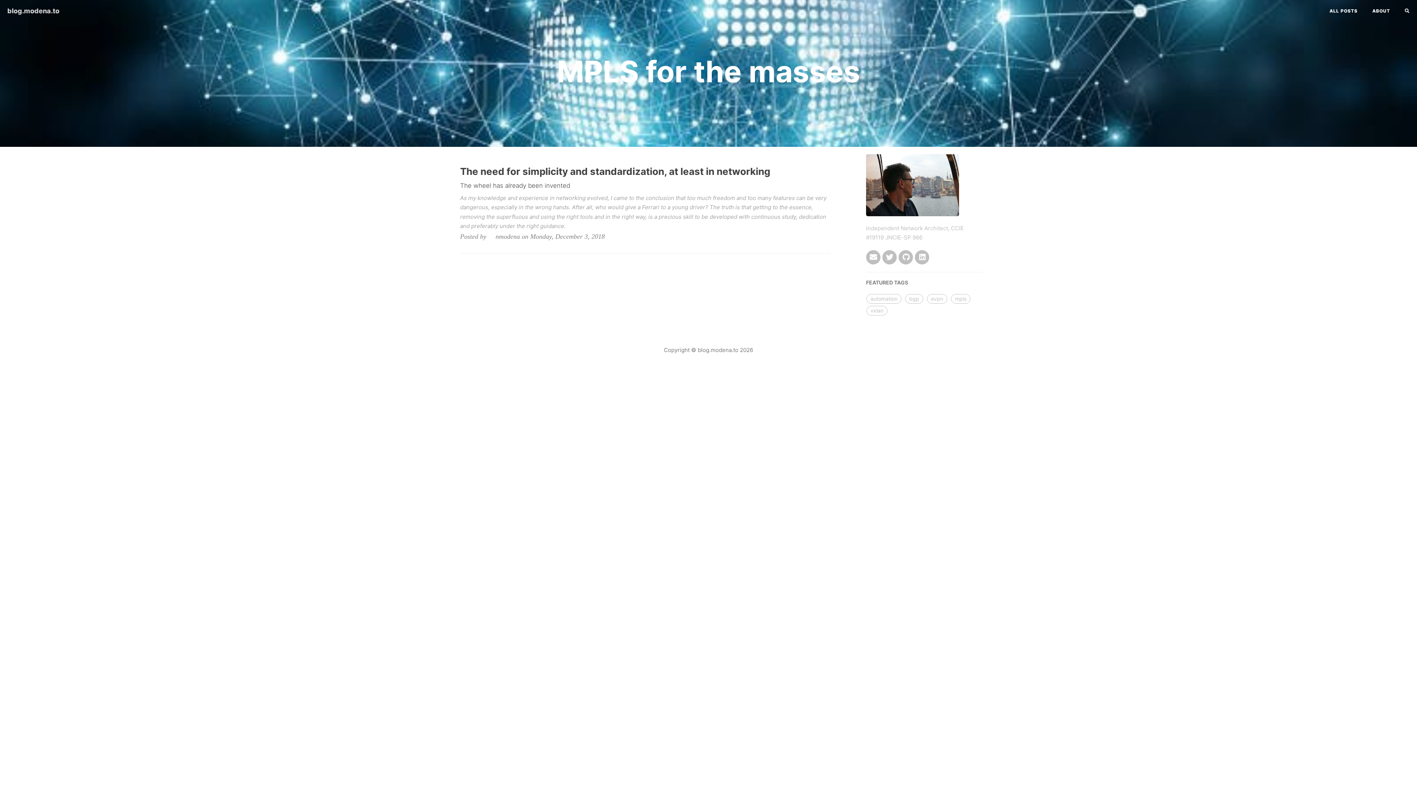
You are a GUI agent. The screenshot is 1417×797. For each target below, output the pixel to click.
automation (883, 299)
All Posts (1344, 11)
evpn (937, 299)
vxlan (876, 310)
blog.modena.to (33, 11)
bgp (914, 299)
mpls (960, 299)
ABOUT (1381, 11)
